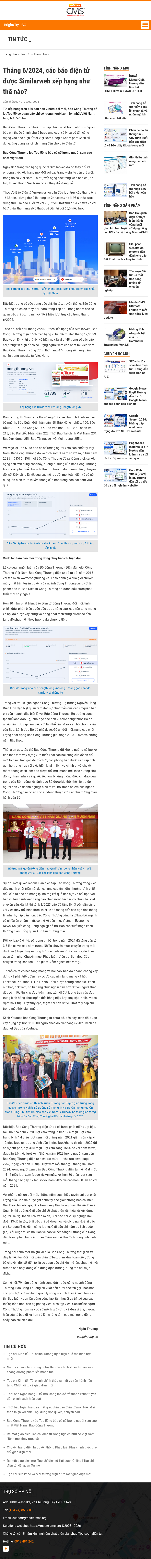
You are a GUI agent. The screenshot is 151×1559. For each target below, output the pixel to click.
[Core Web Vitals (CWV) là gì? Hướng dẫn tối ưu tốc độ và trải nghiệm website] (115, 481)
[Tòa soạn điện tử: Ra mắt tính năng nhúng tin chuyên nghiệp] (115, 286)
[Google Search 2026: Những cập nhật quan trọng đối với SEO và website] (115, 426)
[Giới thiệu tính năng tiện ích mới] (115, 173)
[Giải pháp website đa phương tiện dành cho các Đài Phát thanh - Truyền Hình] (115, 254)
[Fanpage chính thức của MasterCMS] (6, 1549)
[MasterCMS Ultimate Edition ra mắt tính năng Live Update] (115, 313)
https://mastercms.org (45, 1526)
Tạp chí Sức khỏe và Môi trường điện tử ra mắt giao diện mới (49, 1474)
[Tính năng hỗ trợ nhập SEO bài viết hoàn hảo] (115, 195)
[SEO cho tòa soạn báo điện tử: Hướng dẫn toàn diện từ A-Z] (115, 372)
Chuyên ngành (117, 353)
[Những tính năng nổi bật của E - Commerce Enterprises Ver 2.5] (115, 340)
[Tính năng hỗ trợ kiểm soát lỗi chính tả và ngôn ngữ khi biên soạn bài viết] (115, 112)
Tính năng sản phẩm (122, 205)
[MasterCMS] (75, 15)
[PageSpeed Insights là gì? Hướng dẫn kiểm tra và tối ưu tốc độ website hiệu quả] (115, 453)
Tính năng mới (116, 68)
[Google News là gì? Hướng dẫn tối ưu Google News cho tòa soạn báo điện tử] (115, 399)
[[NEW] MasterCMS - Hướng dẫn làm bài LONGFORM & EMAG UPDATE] (115, 86)
